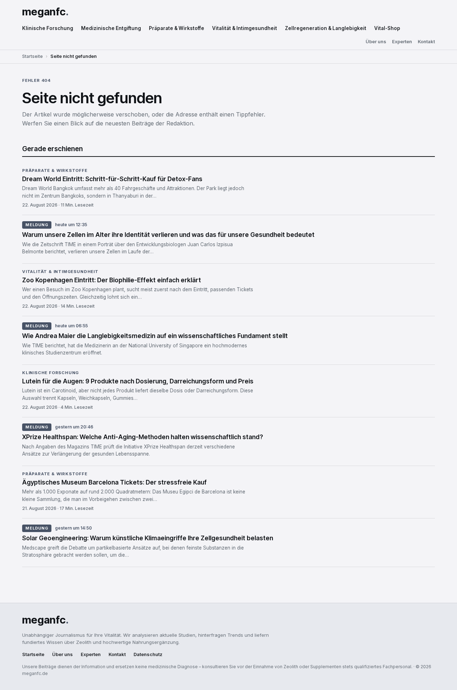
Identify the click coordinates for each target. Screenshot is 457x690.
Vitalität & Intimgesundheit (244, 28)
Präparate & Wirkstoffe (176, 28)
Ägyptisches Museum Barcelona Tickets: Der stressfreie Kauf (114, 482)
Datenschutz (148, 654)
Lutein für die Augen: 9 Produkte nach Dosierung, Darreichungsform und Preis (137, 381)
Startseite (32, 56)
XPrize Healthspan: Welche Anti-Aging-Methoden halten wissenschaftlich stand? (142, 437)
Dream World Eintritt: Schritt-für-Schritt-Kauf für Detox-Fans (112, 179)
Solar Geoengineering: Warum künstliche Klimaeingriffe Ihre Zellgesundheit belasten (147, 538)
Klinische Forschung (47, 28)
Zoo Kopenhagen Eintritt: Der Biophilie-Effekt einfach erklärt (111, 280)
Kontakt (426, 41)
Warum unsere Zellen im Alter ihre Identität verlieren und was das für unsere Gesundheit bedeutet (168, 234)
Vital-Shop (387, 28)
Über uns (376, 41)
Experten (402, 41)
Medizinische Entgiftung (111, 28)
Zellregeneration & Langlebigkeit (325, 28)
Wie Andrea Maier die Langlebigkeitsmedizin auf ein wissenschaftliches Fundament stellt (155, 335)
